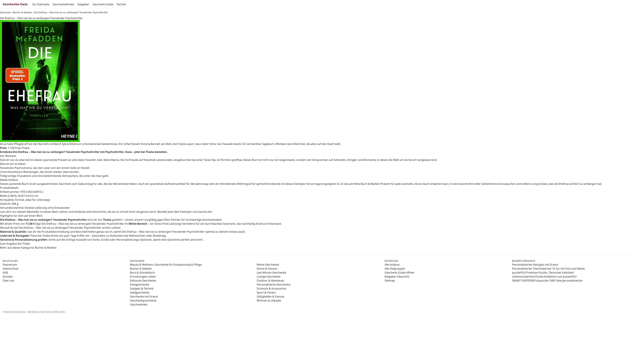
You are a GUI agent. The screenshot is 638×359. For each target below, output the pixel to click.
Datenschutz (11, 268)
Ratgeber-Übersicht (397, 276)
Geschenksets (139, 304)
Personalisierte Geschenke (273, 284)
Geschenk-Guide (103, 4)
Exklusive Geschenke (143, 280)
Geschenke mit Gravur (144, 296)
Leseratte (407, 184)
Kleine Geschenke (268, 264)
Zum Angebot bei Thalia (15, 243)
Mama (115, 160)
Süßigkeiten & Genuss (270, 296)
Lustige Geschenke (268, 276)
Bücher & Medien (22, 12)
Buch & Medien (370, 184)
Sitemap (390, 280)
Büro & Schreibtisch (142, 272)
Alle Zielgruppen (395, 268)
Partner (121, 4)
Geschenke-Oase (15, 4)
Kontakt (8, 276)
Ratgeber (83, 4)
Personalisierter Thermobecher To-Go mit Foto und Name (548, 268)
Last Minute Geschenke (271, 272)
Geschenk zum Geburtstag (76, 184)
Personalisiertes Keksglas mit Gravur (535, 264)
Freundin (90, 160)
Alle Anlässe (392, 264)
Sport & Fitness (266, 292)
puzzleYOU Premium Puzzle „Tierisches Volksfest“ (543, 272)
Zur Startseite (40, 4)
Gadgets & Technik (142, 288)
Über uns (8, 280)
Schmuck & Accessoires (271, 288)
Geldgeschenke (139, 292)
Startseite (5, 12)
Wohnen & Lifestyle (269, 300)
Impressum (10, 264)
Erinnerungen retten (143, 276)
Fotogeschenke (139, 284)
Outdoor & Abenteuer (270, 280)
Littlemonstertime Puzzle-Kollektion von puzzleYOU (544, 276)
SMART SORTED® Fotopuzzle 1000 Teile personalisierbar (547, 280)
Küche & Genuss (267, 268)
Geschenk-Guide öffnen (399, 272)
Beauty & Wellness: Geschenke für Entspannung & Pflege (166, 264)
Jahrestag (202, 184)
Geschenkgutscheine (143, 300)
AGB (5, 272)
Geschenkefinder (63, 4)
